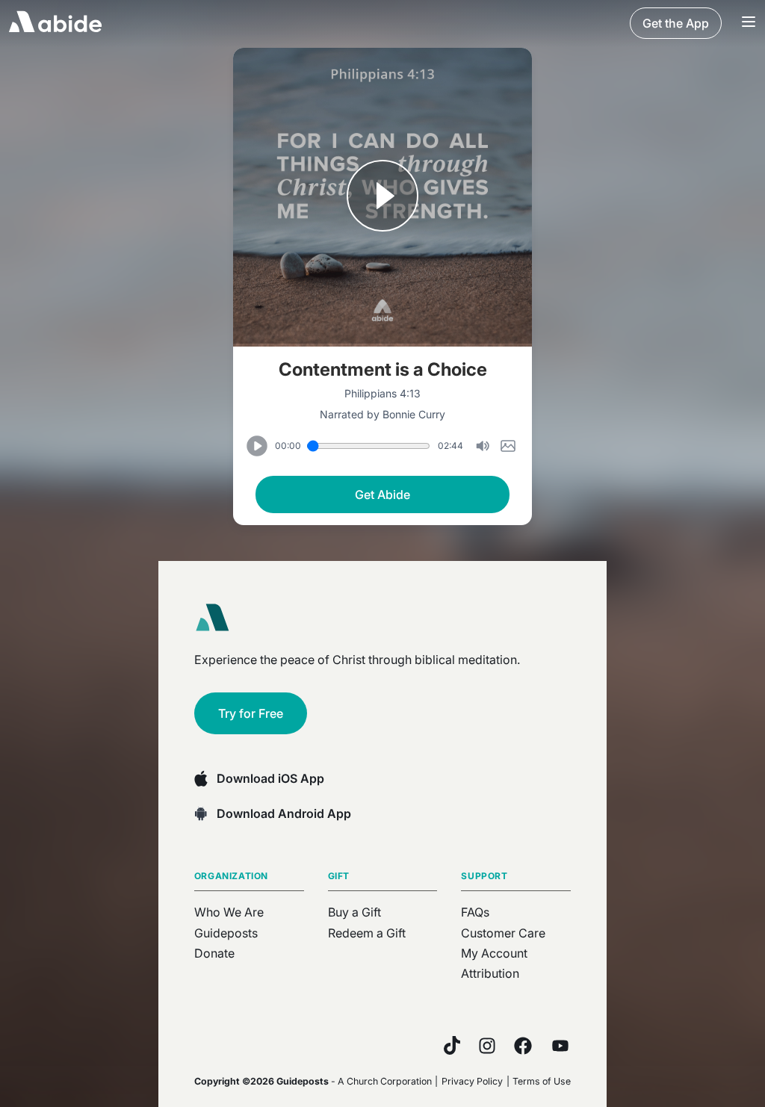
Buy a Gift (354, 912)
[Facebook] (523, 1046)
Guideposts (226, 932)
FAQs (475, 912)
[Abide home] (217, 618)
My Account (494, 953)
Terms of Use (541, 1081)
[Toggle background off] (483, 446)
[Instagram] (487, 1046)
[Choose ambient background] (508, 446)
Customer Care (503, 932)
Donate (214, 953)
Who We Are (229, 912)
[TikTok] (452, 1045)
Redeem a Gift (367, 932)
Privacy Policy (472, 1081)
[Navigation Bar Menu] (749, 23)
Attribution (490, 973)
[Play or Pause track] (382, 197)
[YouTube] (560, 1045)
